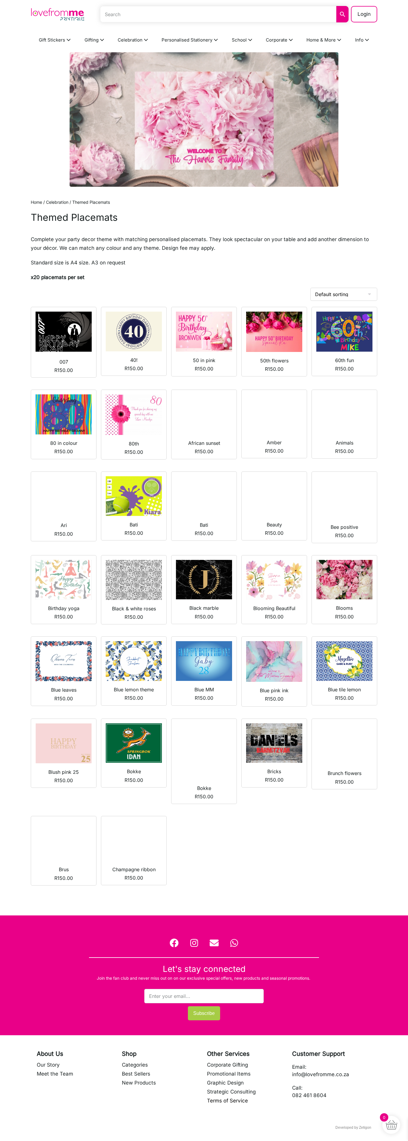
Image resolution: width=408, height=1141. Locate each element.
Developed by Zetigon (353, 1127)
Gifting (92, 40)
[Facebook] (174, 943)
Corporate (277, 40)
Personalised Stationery (188, 40)
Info (360, 40)
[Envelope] (214, 943)
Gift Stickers (52, 40)
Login (364, 14)
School (240, 40)
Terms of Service (227, 1101)
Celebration (131, 40)
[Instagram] (194, 943)
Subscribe (204, 1013)
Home (36, 202)
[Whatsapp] (234, 943)
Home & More (321, 40)
